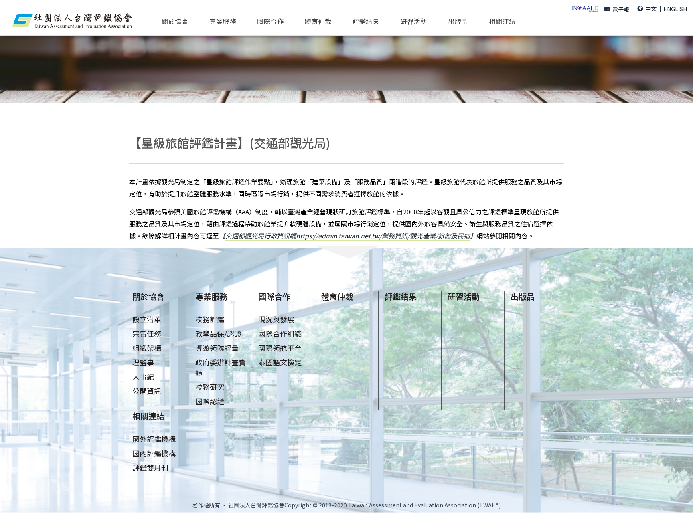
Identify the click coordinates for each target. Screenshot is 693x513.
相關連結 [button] (502, 20)
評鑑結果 (366, 20)
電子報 (620, 9)
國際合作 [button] (270, 20)
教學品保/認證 (218, 333)
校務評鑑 (209, 319)
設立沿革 (146, 319)
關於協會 (148, 296)
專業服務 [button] (222, 20)
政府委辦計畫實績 (220, 367)
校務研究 (209, 387)
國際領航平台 (280, 348)
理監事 (143, 362)
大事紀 (143, 376)
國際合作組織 (280, 333)
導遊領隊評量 (217, 348)
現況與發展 (276, 319)
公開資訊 (146, 391)
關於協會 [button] (175, 20)
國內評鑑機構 (154, 453)
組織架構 (146, 348)
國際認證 (209, 401)
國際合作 (274, 296)
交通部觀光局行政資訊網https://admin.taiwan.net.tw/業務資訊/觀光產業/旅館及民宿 (347, 235)
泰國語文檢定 (280, 362)
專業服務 (211, 296)
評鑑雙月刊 (150, 467)
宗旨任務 (146, 333)
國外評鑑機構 (154, 439)
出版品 (458, 20)
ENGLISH (675, 9)
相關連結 (148, 416)
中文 (651, 8)
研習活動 (413, 20)
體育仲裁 (318, 20)
